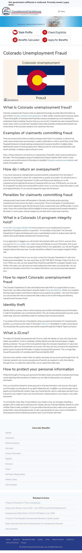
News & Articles (58, 539)
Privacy (23, 543)
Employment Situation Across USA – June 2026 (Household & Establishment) (35, 508)
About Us (16, 539)
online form (45, 324)
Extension (9, 464)
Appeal (8, 432)
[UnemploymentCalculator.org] (21, 11)
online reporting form (53, 290)
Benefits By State (28, 539)
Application (9, 438)
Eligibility (8, 458)
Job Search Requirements (15, 474)
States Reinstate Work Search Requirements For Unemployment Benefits (34, 523)
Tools (47, 539)
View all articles (11, 529)
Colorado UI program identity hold (18, 228)
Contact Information (13, 453)
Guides (40, 539)
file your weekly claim (21, 244)
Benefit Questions (12, 443)
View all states (11, 484)
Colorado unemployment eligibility (60, 160)
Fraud (7, 469)
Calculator (9, 448)
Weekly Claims (11, 479)
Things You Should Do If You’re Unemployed (22, 503)
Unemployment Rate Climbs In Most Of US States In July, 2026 (30, 513)
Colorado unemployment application (27, 116)
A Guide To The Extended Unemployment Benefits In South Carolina (32, 518)
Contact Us (70, 539)
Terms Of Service (12, 543)
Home (8, 539)
